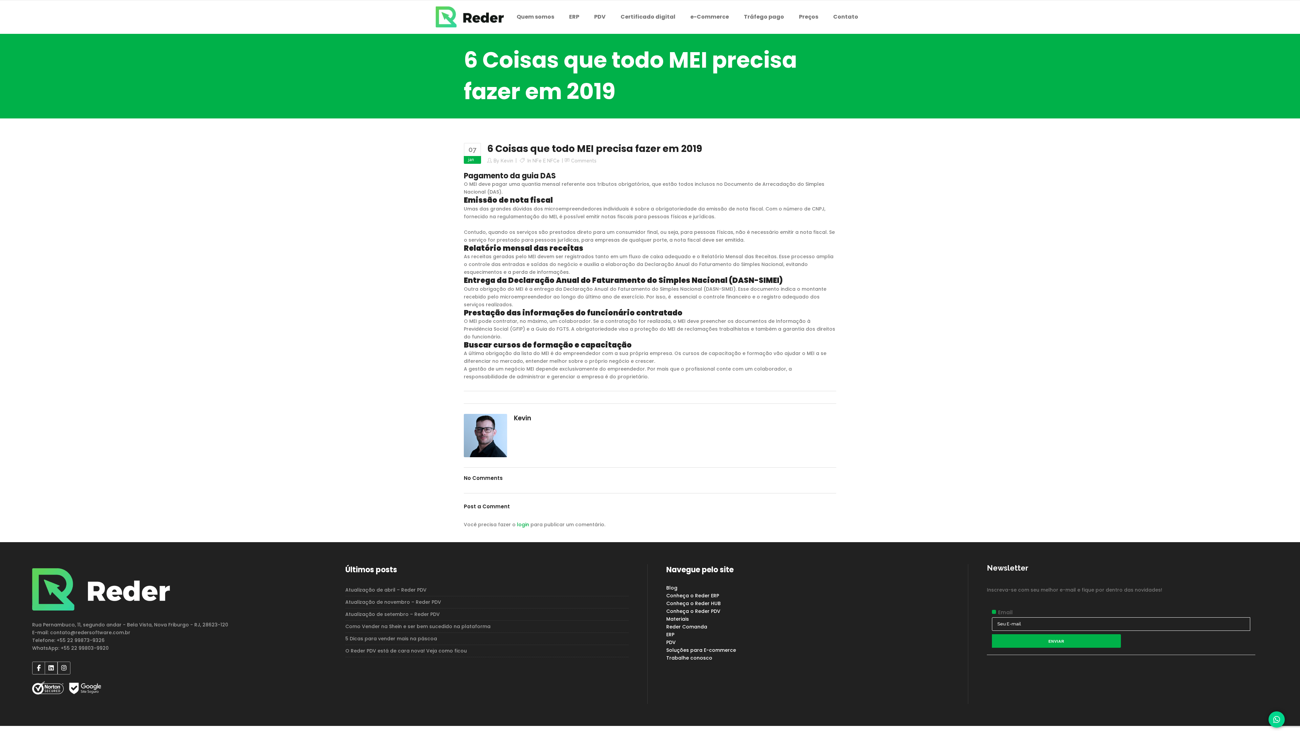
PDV (671, 642)
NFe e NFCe (546, 160)
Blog (671, 587)
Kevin (507, 160)
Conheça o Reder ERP (692, 595)
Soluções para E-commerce (701, 650)
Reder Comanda (686, 626)
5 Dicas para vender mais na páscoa (391, 638)
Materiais (677, 619)
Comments (584, 160)
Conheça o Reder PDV (693, 611)
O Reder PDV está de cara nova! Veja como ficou (406, 650)
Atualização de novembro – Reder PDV (393, 602)
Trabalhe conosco (689, 658)
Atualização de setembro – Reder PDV (392, 614)
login (523, 524)
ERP (670, 634)
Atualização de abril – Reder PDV (386, 589)
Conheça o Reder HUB (693, 603)
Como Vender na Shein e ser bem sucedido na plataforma (418, 626)
